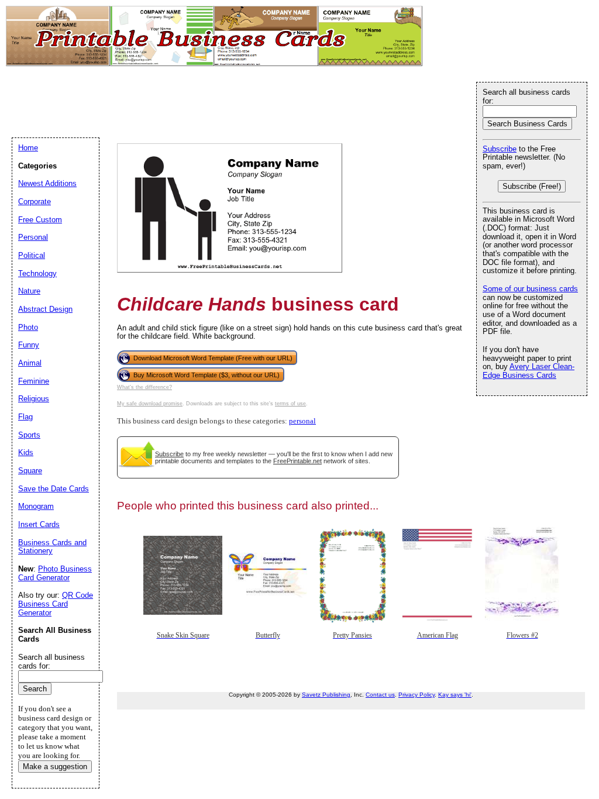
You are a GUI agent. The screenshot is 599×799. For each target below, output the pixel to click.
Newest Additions (47, 183)
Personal (33, 237)
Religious (33, 398)
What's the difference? (144, 387)
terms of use (290, 404)
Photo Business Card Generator (55, 573)
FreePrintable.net (297, 460)
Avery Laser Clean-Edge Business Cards (528, 371)
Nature (29, 291)
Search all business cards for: (526, 96)
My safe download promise (150, 404)
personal (302, 421)
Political (31, 255)
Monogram (36, 506)
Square (30, 470)
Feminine (33, 381)
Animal (30, 363)
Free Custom (40, 219)
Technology (37, 273)
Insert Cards (39, 524)
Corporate (34, 201)
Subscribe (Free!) (531, 186)
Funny (28, 344)
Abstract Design (45, 309)
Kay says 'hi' (454, 694)
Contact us (380, 694)
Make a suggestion (55, 766)
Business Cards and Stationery (52, 547)
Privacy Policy (416, 694)
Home (28, 147)
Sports (29, 435)
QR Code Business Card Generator (55, 604)
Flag (25, 416)
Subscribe (169, 453)
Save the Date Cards (53, 488)
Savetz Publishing (326, 694)
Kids (25, 452)
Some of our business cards (530, 288)
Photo (28, 327)
